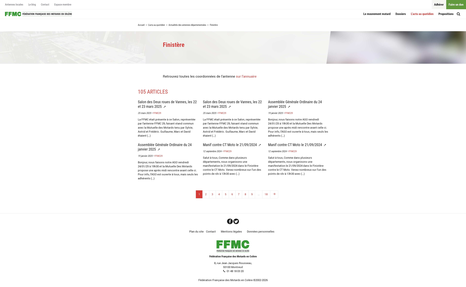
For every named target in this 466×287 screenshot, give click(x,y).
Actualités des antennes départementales (187, 25)
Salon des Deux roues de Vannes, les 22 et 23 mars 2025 (167, 104)
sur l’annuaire (246, 76)
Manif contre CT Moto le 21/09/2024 (230, 145)
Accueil (38, 13)
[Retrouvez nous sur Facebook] (230, 221)
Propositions (446, 14)
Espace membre (62, 4)
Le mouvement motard (377, 14)
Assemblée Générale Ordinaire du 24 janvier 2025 (295, 104)
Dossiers (400, 14)
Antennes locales (14, 4)
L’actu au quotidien (422, 14)
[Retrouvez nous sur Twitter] (236, 221)
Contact (45, 4)
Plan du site (196, 231)
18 (266, 194)
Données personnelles (260, 231)
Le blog (32, 4)
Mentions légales (231, 231)
